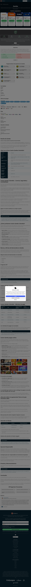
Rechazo (15, 299)
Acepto (15, 296)
